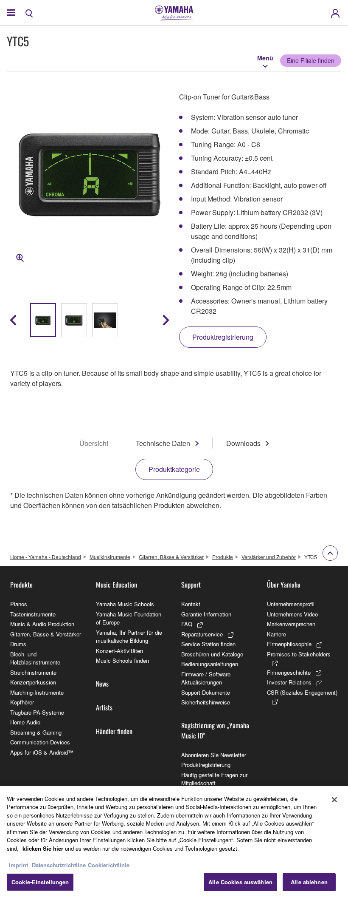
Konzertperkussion (33, 682)
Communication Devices (40, 742)
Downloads (243, 443)
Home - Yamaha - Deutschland (45, 556)
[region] (174, 843)
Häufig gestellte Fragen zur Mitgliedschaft (214, 779)
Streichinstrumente (33, 672)
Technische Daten (163, 443)
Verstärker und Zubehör (268, 556)
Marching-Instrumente (37, 692)
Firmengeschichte (289, 672)
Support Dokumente (205, 692)
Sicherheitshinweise (205, 702)
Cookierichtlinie (108, 865)
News (102, 684)
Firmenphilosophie (289, 644)
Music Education (116, 584)
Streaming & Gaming (36, 732)
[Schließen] (334, 799)
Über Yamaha (283, 584)
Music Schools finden (122, 660)
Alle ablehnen (309, 882)
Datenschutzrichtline (59, 865)
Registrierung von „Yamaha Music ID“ (215, 730)
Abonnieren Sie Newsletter (213, 755)
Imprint (18, 865)
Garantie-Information (206, 614)
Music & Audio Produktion (42, 624)
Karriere (276, 634)
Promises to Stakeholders (299, 654)
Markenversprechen (291, 624)
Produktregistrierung (205, 765)
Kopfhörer (22, 702)
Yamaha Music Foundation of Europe (128, 618)
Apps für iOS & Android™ (41, 752)
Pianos (18, 604)
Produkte (222, 556)
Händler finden (114, 731)
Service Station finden (208, 644)
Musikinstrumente (110, 556)
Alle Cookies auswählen (240, 882)
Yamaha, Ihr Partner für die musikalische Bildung (129, 636)
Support (191, 584)
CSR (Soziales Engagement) (302, 692)
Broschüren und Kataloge (212, 654)
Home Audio (25, 722)
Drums (18, 644)
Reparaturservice (202, 634)
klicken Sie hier (42, 848)
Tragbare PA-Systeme (37, 712)
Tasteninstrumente (33, 614)
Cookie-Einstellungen (40, 882)
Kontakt (190, 604)
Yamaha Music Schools (125, 604)
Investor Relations (289, 682)
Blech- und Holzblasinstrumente (35, 658)
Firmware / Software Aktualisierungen (205, 678)
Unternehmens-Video (292, 614)
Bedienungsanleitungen (209, 664)
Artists (104, 707)
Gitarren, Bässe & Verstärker (171, 556)
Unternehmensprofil (290, 604)
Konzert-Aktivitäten (119, 651)
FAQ (186, 624)
